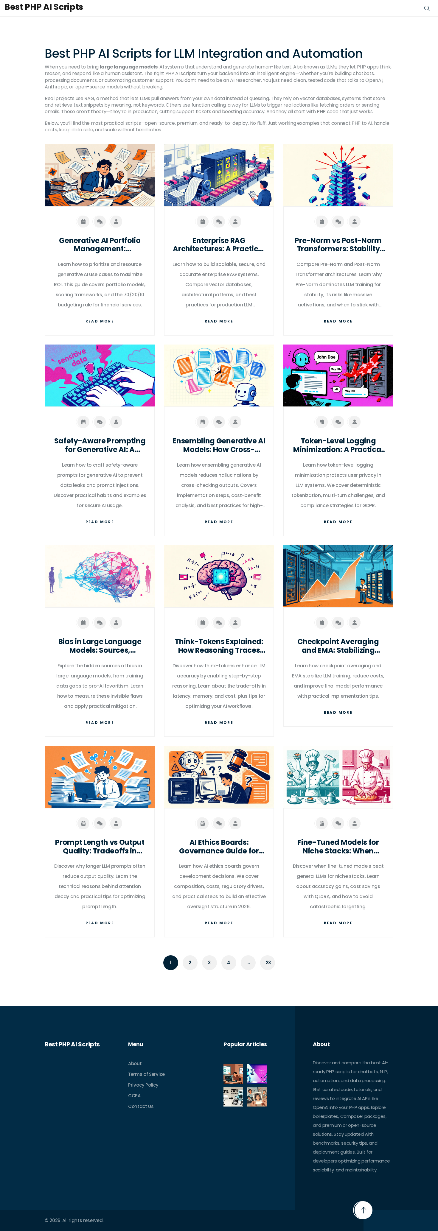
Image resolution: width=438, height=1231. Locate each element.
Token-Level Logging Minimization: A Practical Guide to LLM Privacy (338, 445)
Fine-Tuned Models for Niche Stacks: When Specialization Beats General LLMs (338, 847)
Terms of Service (146, 1074)
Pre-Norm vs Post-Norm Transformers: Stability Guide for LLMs (338, 245)
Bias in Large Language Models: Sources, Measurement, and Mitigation (100, 646)
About (135, 1063)
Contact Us (141, 1106)
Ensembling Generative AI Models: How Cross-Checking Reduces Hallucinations (219, 445)
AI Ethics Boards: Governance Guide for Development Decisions (219, 847)
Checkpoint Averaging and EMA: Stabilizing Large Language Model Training (338, 646)
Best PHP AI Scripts (43, 7)
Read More (100, 321)
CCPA (134, 1096)
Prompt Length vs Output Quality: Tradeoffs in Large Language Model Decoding (100, 847)
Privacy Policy (143, 1085)
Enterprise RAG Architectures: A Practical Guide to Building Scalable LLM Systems (219, 245)
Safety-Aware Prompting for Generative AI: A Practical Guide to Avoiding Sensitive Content (100, 445)
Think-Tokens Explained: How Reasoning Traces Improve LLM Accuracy (219, 646)
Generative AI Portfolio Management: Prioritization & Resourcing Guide (100, 245)
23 (268, 962)
